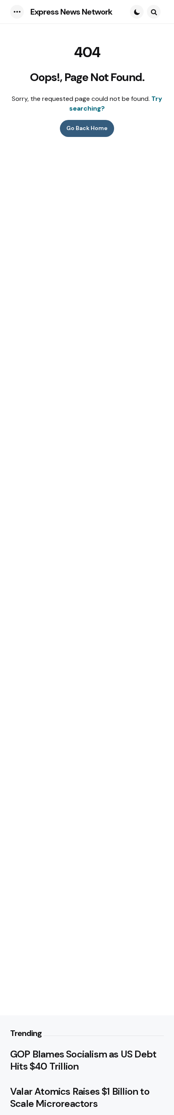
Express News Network (71, 11)
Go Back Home (87, 128)
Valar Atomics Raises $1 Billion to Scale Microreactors (79, 1097)
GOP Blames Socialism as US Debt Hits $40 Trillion (83, 1060)
